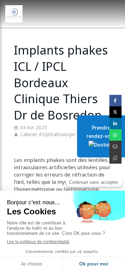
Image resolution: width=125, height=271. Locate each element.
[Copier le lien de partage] (115, 158)
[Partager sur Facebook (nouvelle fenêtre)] (115, 100)
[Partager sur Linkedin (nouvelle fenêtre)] (115, 123)
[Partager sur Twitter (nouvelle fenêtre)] (115, 112)
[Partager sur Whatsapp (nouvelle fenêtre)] (115, 135)
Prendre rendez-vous (101, 132)
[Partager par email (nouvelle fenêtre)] (115, 146)
